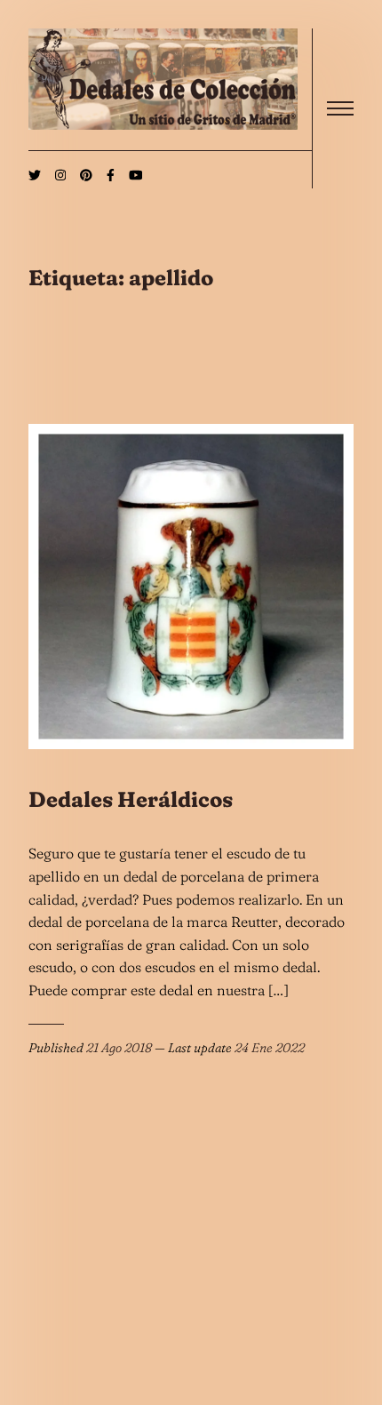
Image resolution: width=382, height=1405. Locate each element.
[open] (340, 108)
